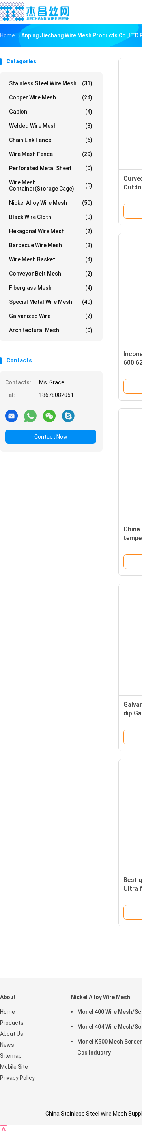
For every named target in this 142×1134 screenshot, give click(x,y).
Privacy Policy (17, 1078)
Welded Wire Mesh (50, 126)
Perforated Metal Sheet (50, 168)
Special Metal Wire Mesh (50, 302)
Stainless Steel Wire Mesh (50, 83)
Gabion (50, 111)
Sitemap (11, 1056)
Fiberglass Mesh (50, 288)
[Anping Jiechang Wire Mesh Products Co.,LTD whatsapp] (30, 415)
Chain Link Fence (50, 140)
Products (12, 1023)
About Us (11, 1034)
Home (7, 1012)
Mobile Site (14, 1067)
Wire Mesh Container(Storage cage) (50, 185)
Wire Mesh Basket (50, 259)
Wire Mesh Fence (50, 154)
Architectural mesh (50, 330)
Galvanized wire (50, 316)
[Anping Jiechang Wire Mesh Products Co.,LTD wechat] (49, 415)
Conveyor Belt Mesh (50, 273)
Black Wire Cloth (50, 217)
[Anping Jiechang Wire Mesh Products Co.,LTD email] (11, 415)
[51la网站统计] (3, 1130)
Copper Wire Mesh (50, 97)
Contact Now (50, 437)
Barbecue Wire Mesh (50, 245)
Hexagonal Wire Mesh (50, 231)
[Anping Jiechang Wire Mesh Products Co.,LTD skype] (68, 415)
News (7, 1045)
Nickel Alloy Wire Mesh (50, 203)
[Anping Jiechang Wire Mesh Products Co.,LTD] (34, 11)
